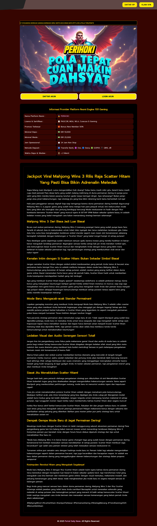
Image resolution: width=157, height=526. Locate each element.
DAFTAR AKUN (49, 96)
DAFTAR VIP (130, 4)
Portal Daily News (73, 521)
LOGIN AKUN (108, 96)
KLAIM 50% (146, 4)
